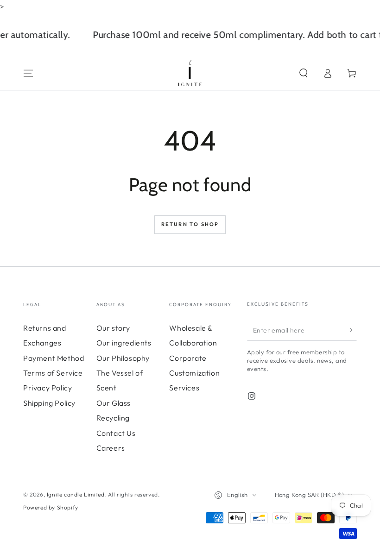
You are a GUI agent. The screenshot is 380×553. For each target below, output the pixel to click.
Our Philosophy (123, 358)
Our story (113, 328)
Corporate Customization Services (194, 373)
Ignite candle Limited (76, 494)
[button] (303, 73)
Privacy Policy (47, 387)
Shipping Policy (49, 403)
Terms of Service (53, 372)
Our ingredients (124, 342)
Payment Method (53, 358)
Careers (110, 447)
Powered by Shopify (50, 507)
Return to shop (190, 224)
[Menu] (28, 73)
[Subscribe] (351, 330)
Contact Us (116, 433)
